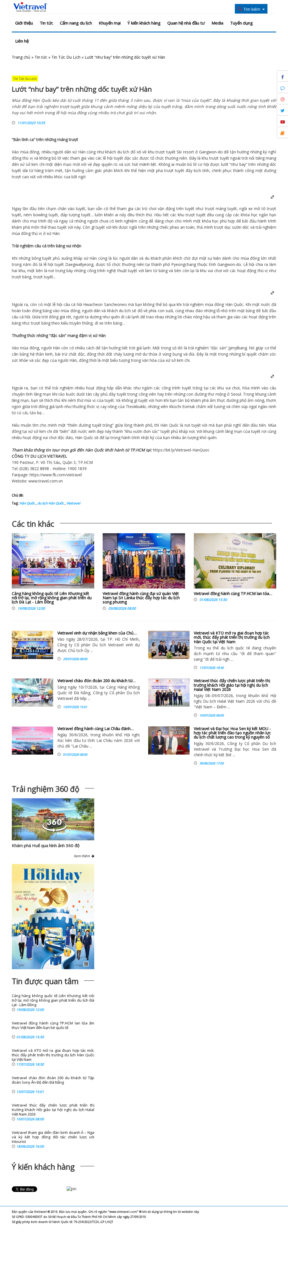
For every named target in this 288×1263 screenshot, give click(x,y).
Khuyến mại (110, 23)
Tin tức (46, 23)
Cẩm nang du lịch (76, 23)
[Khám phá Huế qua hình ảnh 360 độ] (54, 830)
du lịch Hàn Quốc (50, 503)
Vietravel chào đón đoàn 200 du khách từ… (96, 680)
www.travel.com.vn (45, 481)
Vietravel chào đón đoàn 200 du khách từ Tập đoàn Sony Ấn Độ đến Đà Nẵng (53, 1080)
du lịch (123, 152)
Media (217, 23)
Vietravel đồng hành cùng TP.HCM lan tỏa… (233, 593)
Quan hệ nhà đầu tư (186, 23)
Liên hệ (22, 41)
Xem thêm (82, 856)
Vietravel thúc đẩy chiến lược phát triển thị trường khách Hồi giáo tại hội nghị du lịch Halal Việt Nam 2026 (232, 685)
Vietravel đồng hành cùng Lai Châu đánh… (95, 728)
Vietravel (183, 450)
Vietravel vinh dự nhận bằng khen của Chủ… (97, 633)
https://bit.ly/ (164, 450)
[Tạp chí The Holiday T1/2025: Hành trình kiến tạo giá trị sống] (53, 916)
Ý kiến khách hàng (144, 23)
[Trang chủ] (30, 7)
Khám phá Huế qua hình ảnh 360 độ (46, 845)
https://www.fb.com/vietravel (56, 474)
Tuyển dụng (241, 23)
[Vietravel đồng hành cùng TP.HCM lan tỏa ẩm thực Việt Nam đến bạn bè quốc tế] (235, 562)
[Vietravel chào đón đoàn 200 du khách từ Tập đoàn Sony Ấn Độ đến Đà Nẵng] (32, 692)
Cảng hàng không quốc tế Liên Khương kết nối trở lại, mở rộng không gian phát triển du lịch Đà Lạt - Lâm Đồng (52, 598)
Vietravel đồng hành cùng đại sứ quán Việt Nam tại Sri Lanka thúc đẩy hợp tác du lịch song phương (141, 598)
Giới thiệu (24, 23)
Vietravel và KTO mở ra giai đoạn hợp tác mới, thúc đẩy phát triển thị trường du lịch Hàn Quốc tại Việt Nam (232, 637)
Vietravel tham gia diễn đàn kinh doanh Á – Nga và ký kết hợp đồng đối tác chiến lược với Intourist (53, 1137)
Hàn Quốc (234, 304)
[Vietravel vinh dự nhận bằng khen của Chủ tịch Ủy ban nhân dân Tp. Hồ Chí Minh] (32, 645)
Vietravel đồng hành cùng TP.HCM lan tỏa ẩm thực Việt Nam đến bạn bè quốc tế (53, 1025)
